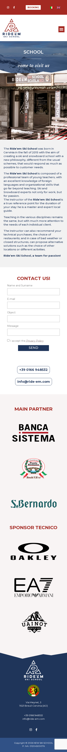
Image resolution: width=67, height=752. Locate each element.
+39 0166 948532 (33, 715)
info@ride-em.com (34, 718)
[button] (61, 29)
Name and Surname (20, 285)
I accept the (27, 340)
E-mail (11, 299)
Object (11, 312)
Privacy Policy (35, 340)
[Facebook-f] (13, 7)
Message (13, 326)
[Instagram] (8, 7)
